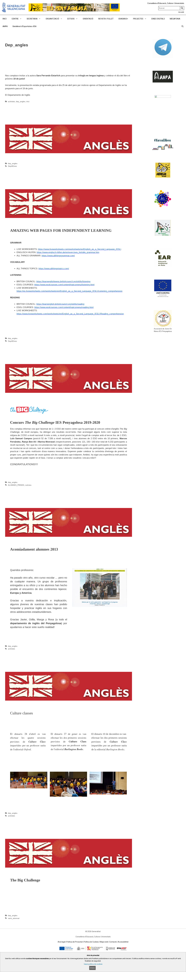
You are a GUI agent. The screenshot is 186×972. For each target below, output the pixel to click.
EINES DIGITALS (158, 19)
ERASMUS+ (123, 19)
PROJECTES (138, 19)
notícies (28, 485)
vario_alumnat (13, 918)
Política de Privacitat (74, 942)
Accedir (181, 12)
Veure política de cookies (93, 964)
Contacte (113, 942)
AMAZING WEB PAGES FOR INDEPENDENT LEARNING (53, 118)
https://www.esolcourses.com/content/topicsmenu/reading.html (64, 307)
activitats (11, 101)
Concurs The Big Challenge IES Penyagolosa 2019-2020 (48, 357)
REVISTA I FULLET (105, 19)
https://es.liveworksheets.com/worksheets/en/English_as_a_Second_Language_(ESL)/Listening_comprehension (69, 291)
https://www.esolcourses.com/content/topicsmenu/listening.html (64, 284)
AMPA (5, 26)
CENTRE (15, 19)
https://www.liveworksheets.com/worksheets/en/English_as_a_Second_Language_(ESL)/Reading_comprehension (70, 314)
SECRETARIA (32, 19)
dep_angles (20, 101)
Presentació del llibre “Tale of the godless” (37, 67)
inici (27, 101)
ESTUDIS (71, 19)
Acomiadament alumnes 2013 (27, 501)
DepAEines (12, 166)
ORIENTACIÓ (88, 19)
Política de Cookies (91, 942)
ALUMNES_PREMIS (16, 485)
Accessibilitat (123, 942)
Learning (12, 182)
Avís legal (61, 942)
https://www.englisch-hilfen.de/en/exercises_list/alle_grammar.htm (68, 252)
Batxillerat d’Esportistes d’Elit (24, 26)
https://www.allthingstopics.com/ (53, 268)
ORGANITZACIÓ (52, 19)
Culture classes (16, 665)
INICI (5, 19)
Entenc (92, 968)
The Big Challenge (19, 832)
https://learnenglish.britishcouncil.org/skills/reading (60, 304)
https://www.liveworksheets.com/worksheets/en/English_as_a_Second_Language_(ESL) (79, 249)
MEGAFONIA (175, 19)
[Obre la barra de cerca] (182, 26)
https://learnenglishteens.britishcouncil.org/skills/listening (63, 281)
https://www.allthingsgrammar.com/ (58, 255)
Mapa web (104, 942)
